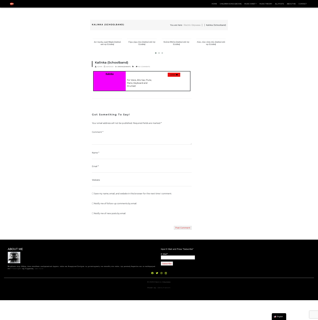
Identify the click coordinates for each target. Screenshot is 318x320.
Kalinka (110, 73)
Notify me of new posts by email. (110, 213)
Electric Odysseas (192, 25)
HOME (214, 4)
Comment (97, 132)
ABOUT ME (291, 4)
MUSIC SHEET (249, 4)
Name (95, 153)
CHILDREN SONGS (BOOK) (230, 4)
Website (96, 180)
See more (39, 268)
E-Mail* (164, 254)
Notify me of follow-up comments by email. (115, 203)
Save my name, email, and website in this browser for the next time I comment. (133, 193)
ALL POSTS (279, 4)
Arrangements (124, 66)
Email (95, 166)
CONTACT (302, 4)
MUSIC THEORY (265, 4)
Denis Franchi (164, 288)
